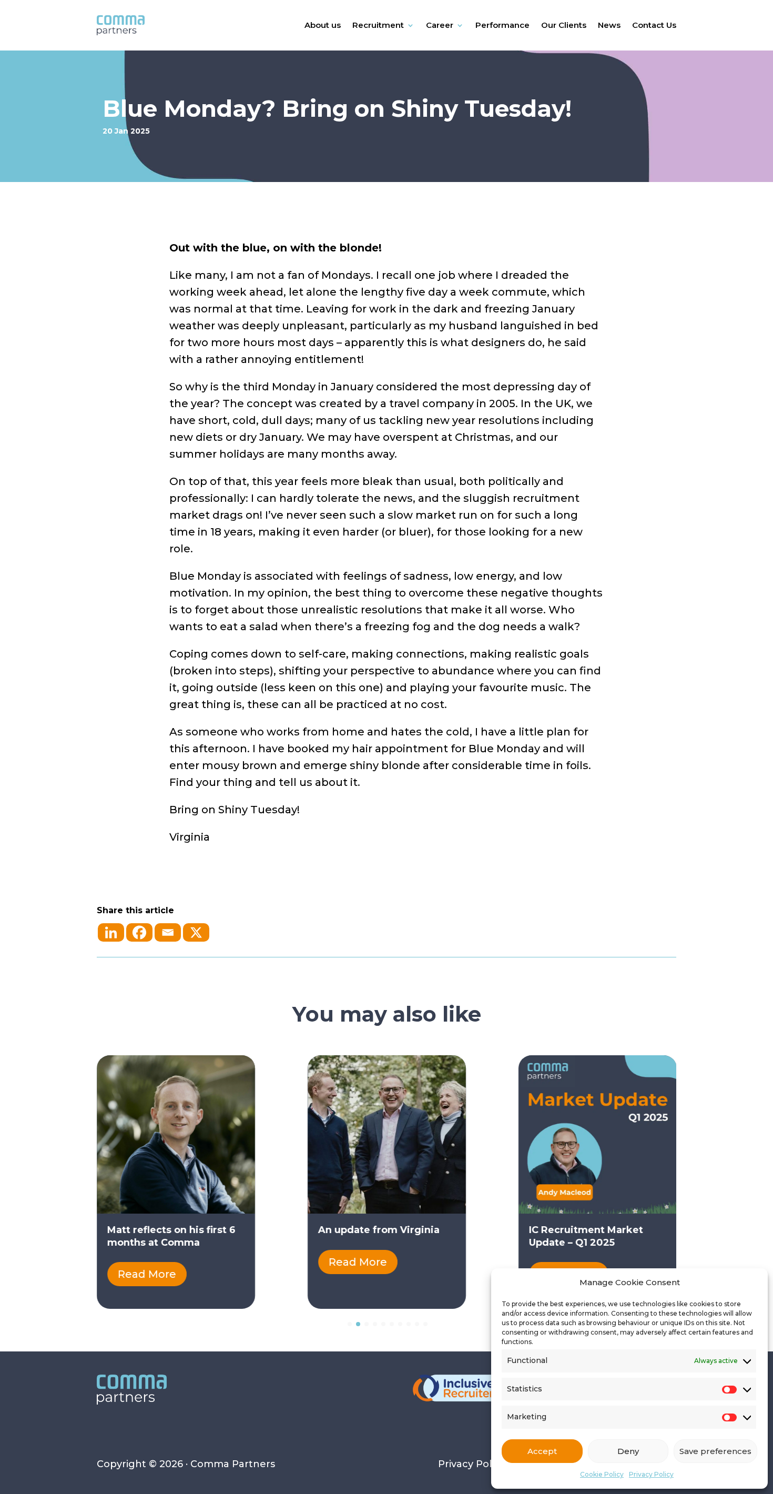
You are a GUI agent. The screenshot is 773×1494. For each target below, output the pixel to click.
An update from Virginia (379, 1230)
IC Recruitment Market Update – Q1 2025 (586, 1236)
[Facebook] (139, 932)
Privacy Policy (651, 1474)
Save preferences (715, 1451)
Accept (542, 1451)
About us (322, 25)
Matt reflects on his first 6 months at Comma (171, 1236)
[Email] (168, 932)
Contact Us (654, 25)
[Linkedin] (111, 932)
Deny (628, 1451)
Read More (147, 1274)
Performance (502, 25)
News (609, 25)
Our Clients (563, 25)
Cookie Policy (602, 1474)
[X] (196, 932)
